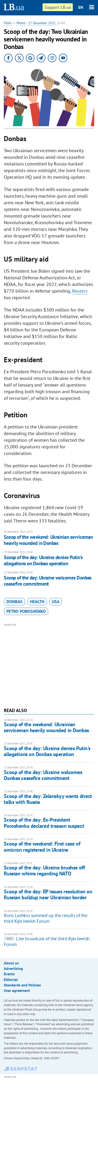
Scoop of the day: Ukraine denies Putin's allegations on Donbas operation (43, 560)
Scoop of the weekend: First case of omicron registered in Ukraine (42, 846)
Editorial (11, 979)
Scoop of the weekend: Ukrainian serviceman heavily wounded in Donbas (48, 540)
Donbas (14, 601)
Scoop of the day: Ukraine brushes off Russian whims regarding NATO (44, 870)
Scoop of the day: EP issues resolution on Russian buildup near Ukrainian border (48, 894)
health (37, 601)
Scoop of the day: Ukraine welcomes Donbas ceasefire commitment (47, 581)
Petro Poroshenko (26, 611)
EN (80, 7)
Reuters (79, 291)
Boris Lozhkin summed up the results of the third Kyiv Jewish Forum (45, 918)
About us (11, 963)
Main (8, 22)
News (20, 22)
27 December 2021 (42, 23)
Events (9, 973)
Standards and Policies (22, 985)
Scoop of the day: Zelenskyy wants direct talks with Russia (48, 799)
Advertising (13, 968)
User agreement (17, 990)
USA (55, 601)
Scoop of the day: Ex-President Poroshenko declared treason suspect (44, 822)
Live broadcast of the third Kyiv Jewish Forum (46, 941)
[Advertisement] (49, 665)
